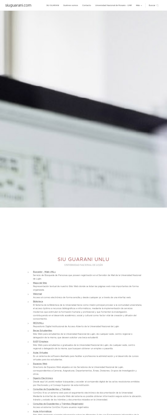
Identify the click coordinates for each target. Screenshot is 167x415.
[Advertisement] (83, 227)
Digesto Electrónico (43, 378)
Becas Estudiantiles (42, 330)
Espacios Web (40, 363)
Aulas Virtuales (40, 352)
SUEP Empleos (40, 341)
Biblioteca (38, 301)
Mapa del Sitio (40, 283)
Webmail (37, 294)
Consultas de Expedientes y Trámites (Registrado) (58, 403)
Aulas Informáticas (42, 411)
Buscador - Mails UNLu (44, 271)
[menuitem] (53, 5)
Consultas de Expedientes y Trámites (51, 389)
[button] (153, 5)
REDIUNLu (38, 323)
